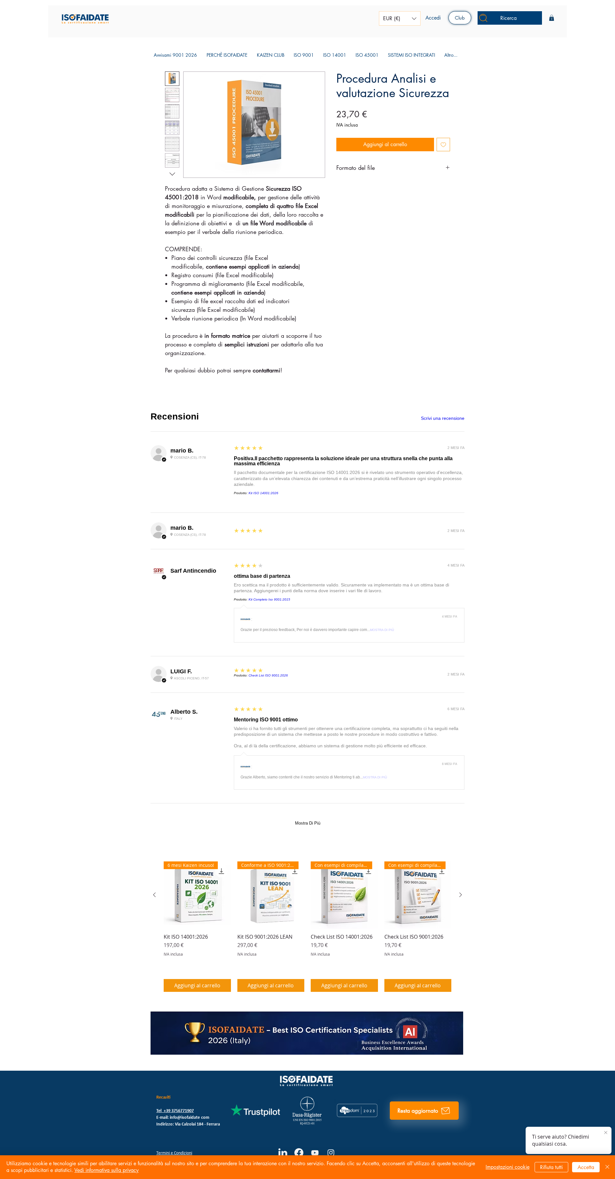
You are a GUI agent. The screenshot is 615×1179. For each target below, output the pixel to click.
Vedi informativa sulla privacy (106, 1170)
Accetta (586, 1167)
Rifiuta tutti (551, 1167)
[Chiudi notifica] (605, 1133)
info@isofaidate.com (189, 654)
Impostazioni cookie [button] (507, 1167)
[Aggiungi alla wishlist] (443, 144)
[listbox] (400, 18)
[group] (307, 463)
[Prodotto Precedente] (154, 431)
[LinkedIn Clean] (282, 689)
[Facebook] (298, 689)
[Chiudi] (607, 1167)
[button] (400, 18)
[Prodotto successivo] (460, 431)
